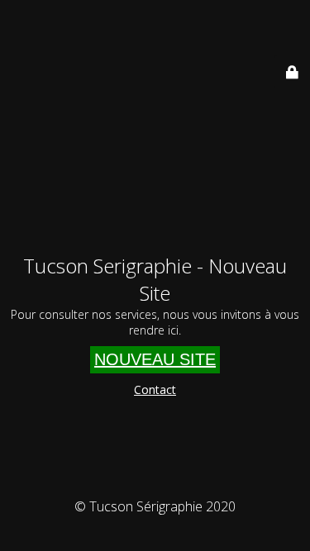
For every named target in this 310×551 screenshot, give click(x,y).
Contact (155, 389)
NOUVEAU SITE (155, 359)
